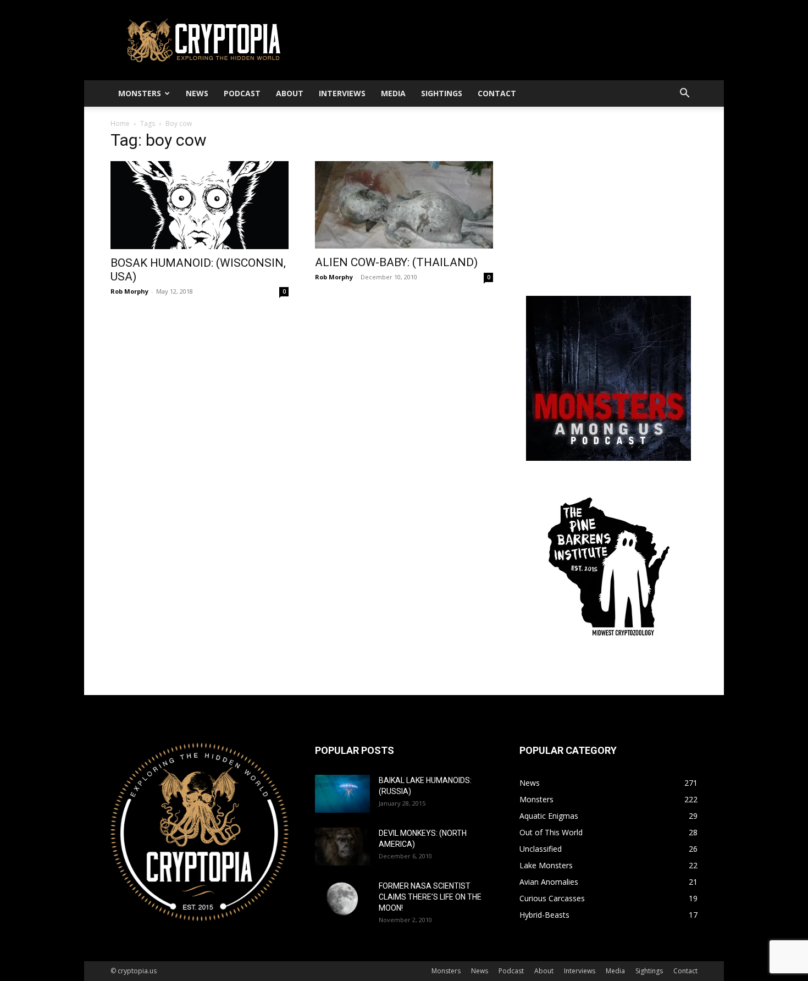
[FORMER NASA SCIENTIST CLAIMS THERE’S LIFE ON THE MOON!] (342, 899)
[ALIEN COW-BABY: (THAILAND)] (404, 205)
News (197, 93)
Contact (497, 93)
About (289, 93)
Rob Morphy (129, 291)
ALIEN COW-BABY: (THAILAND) (396, 262)
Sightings (441, 93)
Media (393, 93)
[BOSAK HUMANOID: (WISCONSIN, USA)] (199, 205)
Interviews (342, 93)
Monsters (139, 93)
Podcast (242, 93)
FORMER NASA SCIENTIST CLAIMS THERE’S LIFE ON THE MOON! (430, 896)
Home (120, 123)
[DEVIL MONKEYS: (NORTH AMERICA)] (342, 847)
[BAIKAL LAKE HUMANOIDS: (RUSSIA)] (342, 794)
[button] (684, 94)
